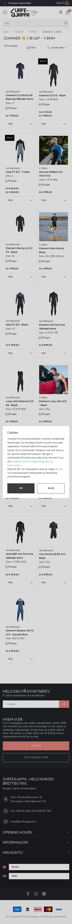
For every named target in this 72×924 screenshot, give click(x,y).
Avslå (59, 469)
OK (21, 488)
